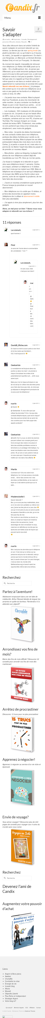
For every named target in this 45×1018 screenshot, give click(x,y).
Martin (14, 469)
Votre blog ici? (10, 1001)
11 (31, 42)
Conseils (24, 39)
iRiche (7, 988)
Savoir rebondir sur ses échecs (15, 86)
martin (8, 39)
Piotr (13, 245)
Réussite (24, 42)
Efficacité (12, 42)
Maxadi (8, 991)
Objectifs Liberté (11, 993)
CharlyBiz (8, 978)
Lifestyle (18, 42)
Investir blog (10, 986)
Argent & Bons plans (13, 974)
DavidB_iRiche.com (19, 345)
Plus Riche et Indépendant (15, 996)
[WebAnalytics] (7, 1016)
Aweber (8, 976)
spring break (33, 50)
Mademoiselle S (17, 496)
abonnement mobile (32, 196)
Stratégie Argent (11, 998)
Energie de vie (10, 983)
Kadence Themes (30, 1011)
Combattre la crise (12, 981)
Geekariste (15, 365)
